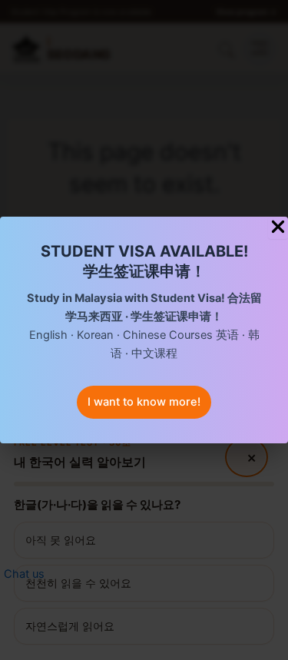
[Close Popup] (278, 228)
